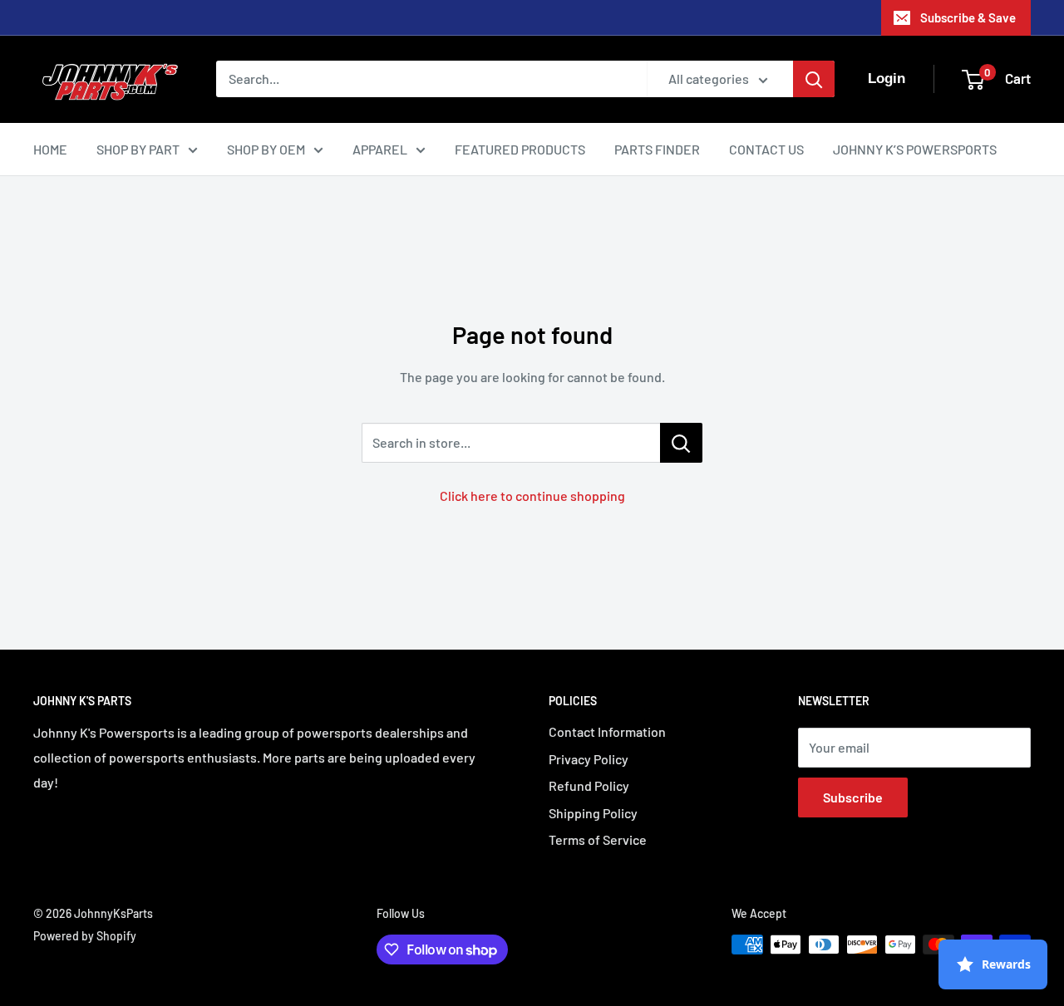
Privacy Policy (588, 759)
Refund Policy (589, 785)
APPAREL (379, 149)
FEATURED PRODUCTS (520, 149)
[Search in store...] (681, 443)
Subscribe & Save (968, 17)
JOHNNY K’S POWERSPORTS (915, 149)
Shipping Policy (593, 813)
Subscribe (853, 797)
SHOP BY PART (138, 149)
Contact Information (607, 731)
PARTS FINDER (657, 149)
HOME (50, 149)
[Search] (814, 79)
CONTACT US (766, 149)
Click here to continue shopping (532, 495)
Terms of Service (598, 839)
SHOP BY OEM (266, 149)
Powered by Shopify (84, 936)
